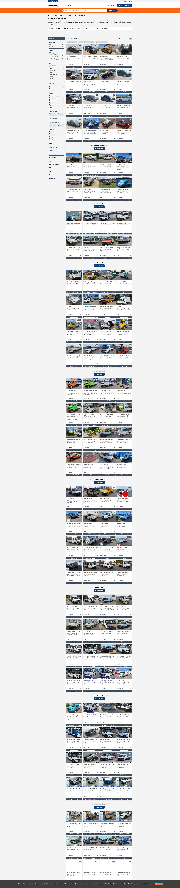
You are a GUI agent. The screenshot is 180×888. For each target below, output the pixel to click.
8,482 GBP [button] (103, 231)
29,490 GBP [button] (70, 114)
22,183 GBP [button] (120, 723)
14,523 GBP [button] (70, 398)
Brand (50, 63)
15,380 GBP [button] (103, 255)
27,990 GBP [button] (70, 197)
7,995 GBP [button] (119, 89)
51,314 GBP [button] (70, 688)
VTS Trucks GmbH (91, 774)
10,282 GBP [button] (120, 688)
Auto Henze (124, 858)
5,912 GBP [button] (86, 255)
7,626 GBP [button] (119, 339)
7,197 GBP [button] (119, 231)
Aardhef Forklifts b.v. (74, 317)
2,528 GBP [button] (86, 447)
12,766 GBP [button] (103, 614)
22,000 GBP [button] (120, 173)
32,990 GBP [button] (70, 89)
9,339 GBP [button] (119, 423)
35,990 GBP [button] (86, 64)
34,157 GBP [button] (70, 797)
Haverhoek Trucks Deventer (91, 233)
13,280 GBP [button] (86, 772)
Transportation (54, 15)
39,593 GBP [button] (103, 664)
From (50, 124)
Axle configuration (54, 164)
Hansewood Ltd (107, 67)
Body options (52, 178)
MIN (50, 113)
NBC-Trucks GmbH (107, 666)
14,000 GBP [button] (103, 138)
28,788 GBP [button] (86, 688)
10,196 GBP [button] (70, 580)
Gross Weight (52, 157)
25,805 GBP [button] (70, 856)
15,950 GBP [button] (86, 89)
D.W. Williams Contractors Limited (91, 175)
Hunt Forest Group (74, 175)
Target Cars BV (74, 400)
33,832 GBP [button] (86, 747)
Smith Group (91, 200)
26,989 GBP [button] (86, 339)
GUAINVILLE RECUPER (124, 474)
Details (51, 143)
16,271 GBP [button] (86, 614)
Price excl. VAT (53, 111)
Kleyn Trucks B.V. (107, 258)
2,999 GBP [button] (69, 314)
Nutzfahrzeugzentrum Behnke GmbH (91, 858)
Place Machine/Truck (125, 5)
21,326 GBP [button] (70, 664)
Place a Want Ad (99, 148)
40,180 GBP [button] (120, 64)
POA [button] (101, 197)
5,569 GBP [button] (103, 556)
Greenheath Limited (107, 200)
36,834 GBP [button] (70, 747)
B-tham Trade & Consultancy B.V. (124, 233)
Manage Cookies (131, 883)
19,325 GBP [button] (103, 831)
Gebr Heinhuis (91, 341)
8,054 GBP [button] (69, 290)
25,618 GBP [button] (120, 556)
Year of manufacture (54, 122)
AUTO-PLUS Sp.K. (74, 558)
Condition (51, 150)
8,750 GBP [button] (86, 173)
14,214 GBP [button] (70, 556)
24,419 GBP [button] (120, 364)
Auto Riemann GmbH (90, 691)
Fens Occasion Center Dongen (124, 200)
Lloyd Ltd (74, 67)
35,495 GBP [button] (103, 114)
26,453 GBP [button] (103, 797)
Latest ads (51, 129)
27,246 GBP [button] (86, 723)
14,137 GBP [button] (103, 772)
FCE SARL (124, 509)
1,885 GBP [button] (103, 447)
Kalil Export (107, 317)
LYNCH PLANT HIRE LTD (107, 141)
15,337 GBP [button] (86, 856)
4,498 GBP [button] (86, 506)
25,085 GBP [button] (120, 797)
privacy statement (142, 883)
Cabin (50, 167)
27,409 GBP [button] (120, 664)
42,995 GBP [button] (70, 138)
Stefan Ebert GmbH (91, 666)
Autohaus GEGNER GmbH (74, 799)
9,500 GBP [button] (119, 114)
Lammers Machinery (124, 317)
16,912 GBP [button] (103, 723)
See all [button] (50, 80)
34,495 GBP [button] (86, 114)
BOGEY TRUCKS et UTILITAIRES (107, 641)
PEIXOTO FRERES (107, 474)
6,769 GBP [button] (69, 255)
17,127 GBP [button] (70, 614)
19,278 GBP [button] (103, 339)
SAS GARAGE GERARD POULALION (74, 509)
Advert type (52, 42)
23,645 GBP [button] (70, 831)
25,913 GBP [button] (103, 747)
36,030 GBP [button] (120, 138)
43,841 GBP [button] (120, 747)
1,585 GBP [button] (119, 447)
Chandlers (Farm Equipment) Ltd (91, 67)
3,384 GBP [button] (86, 423)
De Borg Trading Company (124, 258)
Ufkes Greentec (124, 366)
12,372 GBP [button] (70, 231)
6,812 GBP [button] (103, 314)
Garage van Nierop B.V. (107, 341)
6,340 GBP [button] (69, 339)
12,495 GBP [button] (70, 64)
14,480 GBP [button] (86, 231)
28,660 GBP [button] (103, 688)
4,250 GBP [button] (86, 138)
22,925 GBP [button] (86, 797)
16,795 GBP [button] (86, 197)
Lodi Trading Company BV (74, 366)
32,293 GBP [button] (103, 639)
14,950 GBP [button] (103, 89)
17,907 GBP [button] (86, 314)
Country (51, 93)
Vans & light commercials (67, 15)
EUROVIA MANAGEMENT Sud (124, 691)
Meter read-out (53, 147)
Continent (51, 83)
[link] (74, 49)
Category (51, 50)
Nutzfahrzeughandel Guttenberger (74, 725)
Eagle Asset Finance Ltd (124, 116)
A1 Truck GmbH (74, 666)
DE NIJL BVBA (91, 474)
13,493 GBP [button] (120, 831)
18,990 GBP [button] (103, 173)
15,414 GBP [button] (120, 580)
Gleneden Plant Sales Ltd (91, 141)
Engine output (52, 161)
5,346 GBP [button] (119, 197)
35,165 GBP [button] (86, 831)
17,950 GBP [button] (103, 64)
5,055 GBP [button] (69, 723)
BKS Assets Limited (91, 91)
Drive (50, 174)
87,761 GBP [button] (86, 664)
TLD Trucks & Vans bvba (107, 450)
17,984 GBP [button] (86, 580)
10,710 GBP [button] (120, 506)
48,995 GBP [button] (70, 173)
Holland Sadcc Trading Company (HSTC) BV (126, 400)
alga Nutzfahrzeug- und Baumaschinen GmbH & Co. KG (128, 641)
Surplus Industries (91, 509)
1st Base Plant (107, 91)
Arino (124, 292)
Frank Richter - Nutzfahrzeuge (107, 725)
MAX (58, 113)
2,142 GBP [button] (69, 472)
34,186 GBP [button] (120, 639)
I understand (159, 883)
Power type (52, 171)
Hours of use (52, 154)
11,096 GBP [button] (70, 423)
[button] (56, 38)
